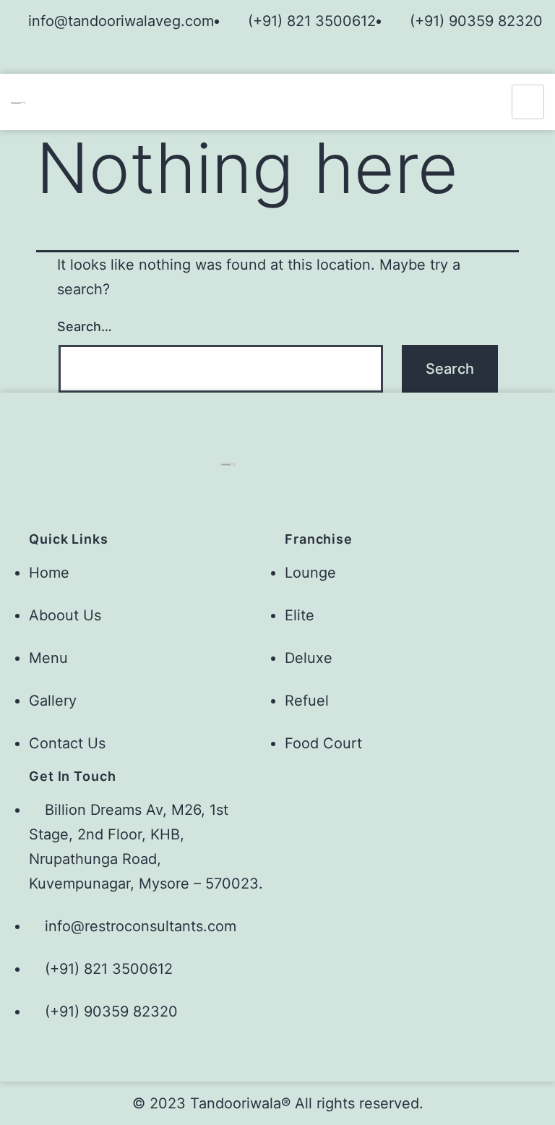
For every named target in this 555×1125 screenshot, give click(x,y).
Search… (84, 326)
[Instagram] (289, 56)
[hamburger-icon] (528, 102)
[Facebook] (265, 56)
